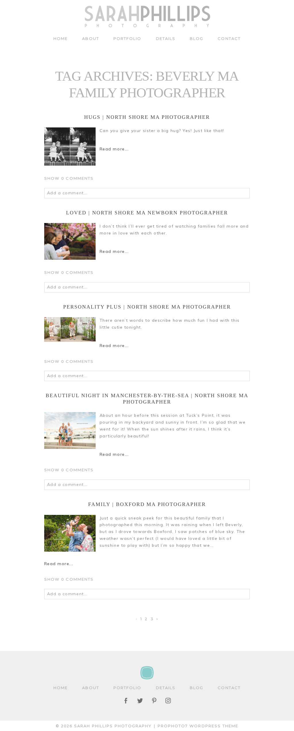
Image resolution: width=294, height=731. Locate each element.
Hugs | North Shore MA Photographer (147, 117)
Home (60, 38)
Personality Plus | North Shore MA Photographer (147, 307)
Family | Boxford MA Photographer (147, 504)
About (90, 38)
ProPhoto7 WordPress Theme (198, 726)
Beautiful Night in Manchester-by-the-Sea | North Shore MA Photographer (147, 399)
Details (166, 38)
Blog (196, 38)
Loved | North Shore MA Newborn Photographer (147, 213)
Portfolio (127, 38)
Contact (229, 38)
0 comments (69, 178)
